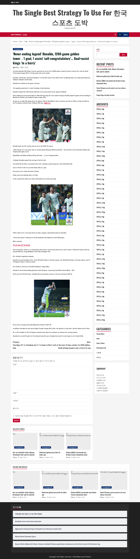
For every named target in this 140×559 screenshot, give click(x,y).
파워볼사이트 (101, 380)
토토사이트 (100, 375)
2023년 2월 (100, 306)
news (98, 338)
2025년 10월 (100, 156)
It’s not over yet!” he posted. (21, 245)
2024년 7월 (100, 226)
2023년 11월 (100, 263)
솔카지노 (16, 67)
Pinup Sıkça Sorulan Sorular (105, 95)
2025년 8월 (100, 165)
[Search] (115, 34)
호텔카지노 (47, 103)
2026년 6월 (100, 118)
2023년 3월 (100, 301)
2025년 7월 (100, 170)
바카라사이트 (101, 385)
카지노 (98, 357)
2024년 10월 (100, 212)
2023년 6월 (100, 287)
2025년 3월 (100, 189)
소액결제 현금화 (102, 388)
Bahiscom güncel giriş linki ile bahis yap (49, 453)
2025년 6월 (100, 174)
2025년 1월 (100, 198)
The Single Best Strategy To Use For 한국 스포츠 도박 (70, 17)
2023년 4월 (100, 296)
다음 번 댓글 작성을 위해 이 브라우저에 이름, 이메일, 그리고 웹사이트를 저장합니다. (43, 416)
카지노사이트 (101, 378)
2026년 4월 (100, 128)
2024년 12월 (100, 203)
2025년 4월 (100, 184)
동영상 (126, 35)
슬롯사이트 (100, 383)
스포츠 (98, 352)
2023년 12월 (100, 259)
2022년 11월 (100, 315)
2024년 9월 (100, 217)
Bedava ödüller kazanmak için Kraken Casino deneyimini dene (76, 453)
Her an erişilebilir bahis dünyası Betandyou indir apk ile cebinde (24, 453)
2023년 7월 (100, 282)
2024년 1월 (100, 254)
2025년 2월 (100, 193)
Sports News (100, 343)
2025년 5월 (100, 179)
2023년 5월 (100, 292)
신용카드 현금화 (102, 391)
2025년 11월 (100, 151)
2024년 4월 (100, 240)
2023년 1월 (100, 310)
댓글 (15, 364)
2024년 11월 (100, 207)
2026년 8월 (100, 109)
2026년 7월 (100, 114)
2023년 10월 (100, 268)
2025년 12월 (100, 146)
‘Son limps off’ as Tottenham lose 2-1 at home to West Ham (32, 345)
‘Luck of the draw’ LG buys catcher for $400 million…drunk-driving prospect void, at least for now (71, 345)
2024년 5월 (100, 235)
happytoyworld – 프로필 (19, 35)
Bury (15, 457)
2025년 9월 (100, 160)
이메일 (16, 401)
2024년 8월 (100, 221)
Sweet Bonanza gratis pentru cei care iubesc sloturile (113, 493)
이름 (15, 393)
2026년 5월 (100, 123)
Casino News (100, 334)
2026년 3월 (100, 132)
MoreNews (77, 557)
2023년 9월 (100, 273)
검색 (98, 49)
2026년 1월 (100, 142)
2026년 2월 (100, 137)
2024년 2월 (100, 249)
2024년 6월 (100, 231)
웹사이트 (16, 408)
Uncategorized (18, 49)
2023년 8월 (100, 278)
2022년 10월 (100, 320)
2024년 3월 (100, 245)
